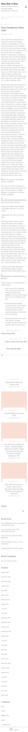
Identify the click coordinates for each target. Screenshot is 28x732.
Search (4, 506)
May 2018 (4, 686)
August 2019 (5, 636)
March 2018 (4, 695)
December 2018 (5, 663)
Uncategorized (6, 24)
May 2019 (4, 649)
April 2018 (4, 690)
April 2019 (4, 654)
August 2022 (5, 604)
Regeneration (5, 715)
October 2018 (5, 668)
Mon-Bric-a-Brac (9, 3)
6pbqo (16, 729)
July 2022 (4, 608)
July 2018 (4, 677)
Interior (3, 711)
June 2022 (4, 613)
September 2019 (6, 631)
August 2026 (5, 572)
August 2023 (5, 586)
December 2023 (6, 577)
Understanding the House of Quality (12, 548)
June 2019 (4, 645)
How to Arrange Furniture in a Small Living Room (12, 543)
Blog (2, 706)
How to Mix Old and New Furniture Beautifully (11, 536)
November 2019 (5, 622)
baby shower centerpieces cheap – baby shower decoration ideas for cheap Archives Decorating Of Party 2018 (14, 489)
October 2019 (5, 627)
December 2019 (5, 618)
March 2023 (4, 595)
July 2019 (4, 640)
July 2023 (4, 590)
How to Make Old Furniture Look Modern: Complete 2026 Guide (13, 524)
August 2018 (5, 672)
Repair (3, 720)
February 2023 (5, 599)
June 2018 (4, 681)
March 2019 (4, 659)
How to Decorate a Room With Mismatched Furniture (10, 530)
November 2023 (6, 581)
